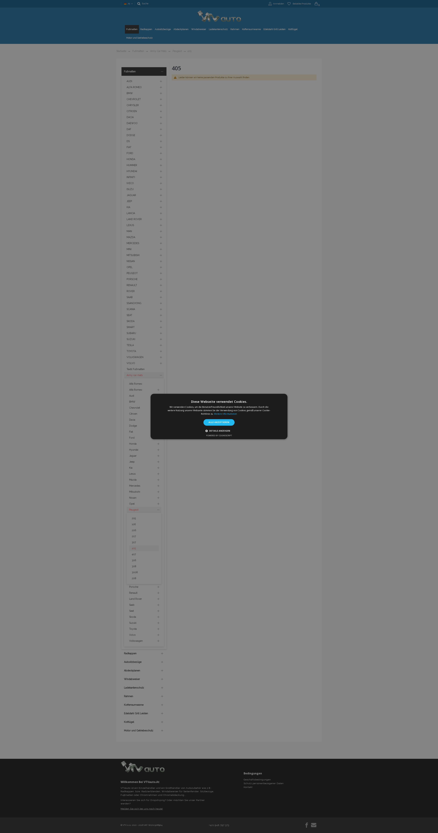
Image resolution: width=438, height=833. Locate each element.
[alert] (219, 416)
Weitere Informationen (225, 413)
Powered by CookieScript (219, 435)
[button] (219, 431)
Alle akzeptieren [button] (219, 422)
